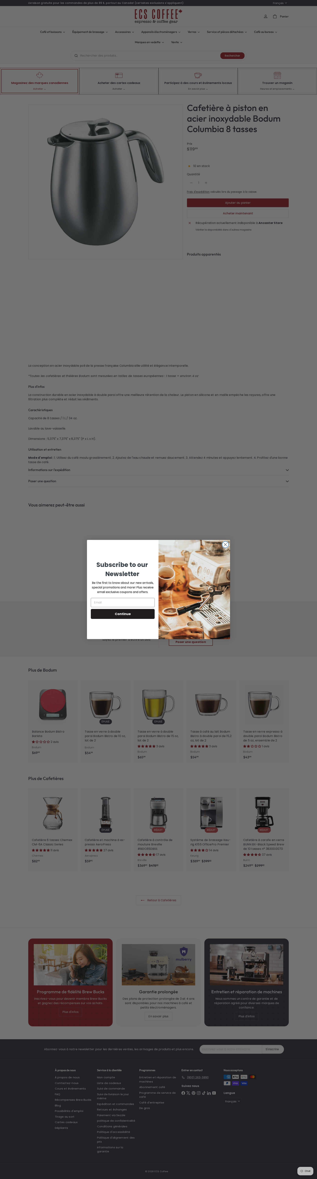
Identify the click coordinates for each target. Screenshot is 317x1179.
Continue (123, 614)
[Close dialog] (225, 544)
